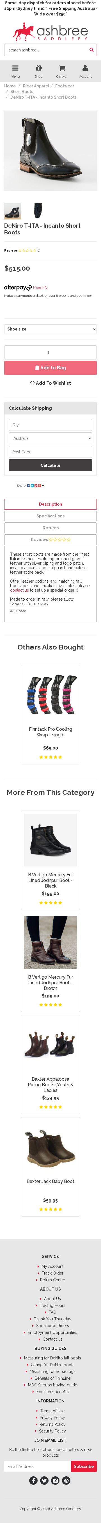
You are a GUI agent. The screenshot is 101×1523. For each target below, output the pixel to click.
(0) (38, 250)
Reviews (11, 250)
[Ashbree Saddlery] (50, 31)
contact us (19, 590)
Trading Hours (51, 1305)
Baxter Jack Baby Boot (50, 1181)
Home (10, 86)
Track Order (52, 1273)
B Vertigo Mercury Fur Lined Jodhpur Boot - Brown (50, 982)
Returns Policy (52, 1424)
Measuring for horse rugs (52, 1371)
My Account (51, 1266)
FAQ (52, 1312)
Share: (22, 486)
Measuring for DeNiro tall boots (52, 1358)
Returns (51, 528)
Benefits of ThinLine (52, 1378)
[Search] (91, 50)
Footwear (64, 86)
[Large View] (12, 211)
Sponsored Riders (52, 1325)
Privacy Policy (52, 1417)
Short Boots (21, 91)
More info (39, 287)
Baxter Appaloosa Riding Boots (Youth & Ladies (51, 1084)
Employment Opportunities (52, 1332)
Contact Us (52, 1339)
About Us (52, 1298)
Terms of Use (52, 1411)
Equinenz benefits (52, 1392)
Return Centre (52, 1280)
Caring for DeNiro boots (52, 1365)
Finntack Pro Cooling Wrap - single (50, 732)
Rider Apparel (36, 86)
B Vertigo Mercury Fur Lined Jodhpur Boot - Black (50, 880)
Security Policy (52, 1431)
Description (50, 504)
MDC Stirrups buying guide (52, 1385)
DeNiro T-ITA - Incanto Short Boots (43, 97)
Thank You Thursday (52, 1319)
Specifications (50, 516)
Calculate (51, 465)
